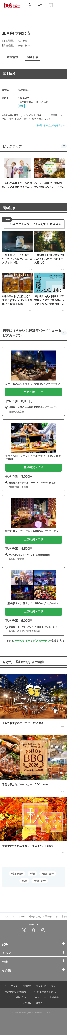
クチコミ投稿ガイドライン (44, 991)
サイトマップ (11, 985)
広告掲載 (27, 1002)
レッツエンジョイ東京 (14, 916)
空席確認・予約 (34, 391)
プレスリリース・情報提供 (46, 997)
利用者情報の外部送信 (15, 991)
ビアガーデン (41, 640)
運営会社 (40, 1002)
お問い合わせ (21, 997)
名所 (25, 880)
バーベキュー (22, 640)
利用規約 (27, 985)
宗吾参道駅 (18, 873)
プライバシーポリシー (47, 985)
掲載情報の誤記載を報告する (51, 125)
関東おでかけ (35, 916)
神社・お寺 (40, 880)
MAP (21, 106)
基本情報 (9, 73)
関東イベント (51, 916)
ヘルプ (7, 997)
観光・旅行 (48, 873)
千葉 (33, 873)
